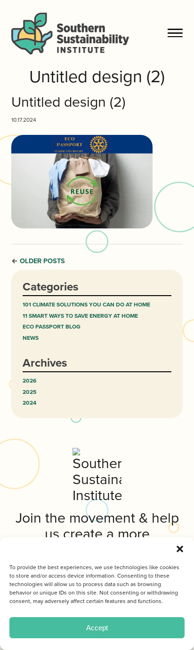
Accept (97, 628)
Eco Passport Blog (52, 326)
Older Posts (42, 261)
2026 (29, 380)
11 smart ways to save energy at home (80, 316)
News (31, 338)
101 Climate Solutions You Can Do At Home (86, 304)
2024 (29, 403)
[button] (180, 549)
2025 (29, 392)
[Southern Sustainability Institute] (88, 33)
